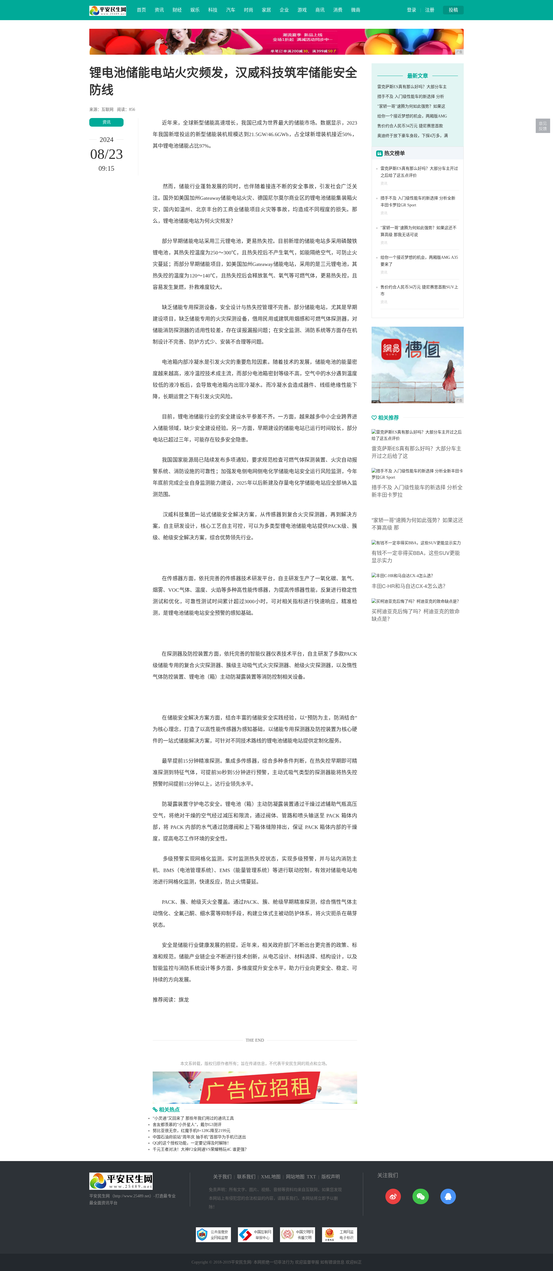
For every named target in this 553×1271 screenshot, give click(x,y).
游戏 (302, 9)
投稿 (453, 9)
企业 (284, 9)
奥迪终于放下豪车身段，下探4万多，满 (412, 136)
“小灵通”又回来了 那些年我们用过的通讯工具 (193, 1118)
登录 (411, 9)
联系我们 (246, 1176)
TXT (311, 1176)
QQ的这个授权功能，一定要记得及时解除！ (192, 1143)
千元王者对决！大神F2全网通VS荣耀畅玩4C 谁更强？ (201, 1149)
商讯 (320, 9)
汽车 (230, 9)
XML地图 (271, 1176)
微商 (355, 9)
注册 (429, 9)
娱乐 (195, 9)
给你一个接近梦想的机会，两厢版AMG (412, 116)
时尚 (248, 9)
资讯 (159, 9)
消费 (337, 9)
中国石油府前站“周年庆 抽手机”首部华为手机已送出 (199, 1137)
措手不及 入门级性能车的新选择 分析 (410, 96)
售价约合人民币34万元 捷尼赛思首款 (410, 126)
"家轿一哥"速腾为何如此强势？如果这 (411, 106)
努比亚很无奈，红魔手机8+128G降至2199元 (191, 1131)
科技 (212, 9)
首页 (141, 9)
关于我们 (222, 1176)
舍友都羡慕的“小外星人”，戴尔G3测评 (187, 1124)
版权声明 (330, 1176)
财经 (177, 9)
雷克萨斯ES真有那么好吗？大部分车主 (412, 87)
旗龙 (184, 1000)
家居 (266, 9)
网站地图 (295, 1176)
